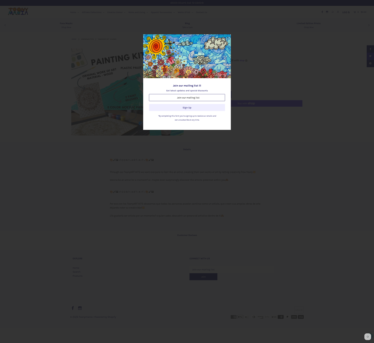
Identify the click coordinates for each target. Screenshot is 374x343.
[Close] (227, 37)
